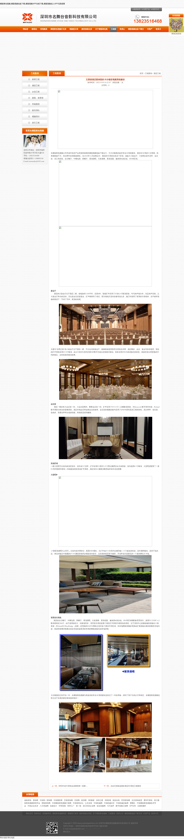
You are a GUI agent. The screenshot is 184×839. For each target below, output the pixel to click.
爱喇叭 (132, 803)
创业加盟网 (101, 806)
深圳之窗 (99, 800)
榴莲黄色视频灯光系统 (58, 30)
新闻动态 (34, 30)
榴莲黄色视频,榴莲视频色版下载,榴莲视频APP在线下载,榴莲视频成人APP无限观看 (32, 4)
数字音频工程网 (122, 806)
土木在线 (88, 803)
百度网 (77, 800)
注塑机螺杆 (141, 806)
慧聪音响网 (46, 803)
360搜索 (91, 800)
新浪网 (83, 800)
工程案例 (113, 30)
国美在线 (116, 800)
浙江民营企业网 (89, 806)
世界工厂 (70, 806)
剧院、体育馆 (37, 98)
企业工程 (36, 92)
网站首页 (25, 30)
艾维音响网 (68, 800)
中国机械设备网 (122, 803)
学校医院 (36, 104)
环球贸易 (62, 806)
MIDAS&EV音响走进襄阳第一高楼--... (73, 786)
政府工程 (36, 79)
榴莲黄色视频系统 (59, 813)
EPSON (133, 806)
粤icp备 (88, 829)
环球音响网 (125, 800)
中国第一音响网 (46, 800)
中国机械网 (98, 803)
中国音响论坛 (78, 803)
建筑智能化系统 (86, 30)
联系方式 (155, 9)
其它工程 (36, 123)
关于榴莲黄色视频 (101, 30)
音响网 (35, 800)
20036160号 (96, 829)
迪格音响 (27, 800)
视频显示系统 (74, 30)
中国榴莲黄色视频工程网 (61, 803)
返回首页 (137, 9)
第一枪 (78, 806)
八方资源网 (44, 806)
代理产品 (146, 9)
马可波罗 (110, 806)
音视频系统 (43, 30)
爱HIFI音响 (148, 800)
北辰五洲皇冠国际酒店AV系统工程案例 (126, 786)
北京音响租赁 (137, 800)
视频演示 (36, 116)
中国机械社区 (109, 803)
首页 (141, 73)
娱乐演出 (36, 110)
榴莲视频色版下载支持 (136, 30)
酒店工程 (36, 85)
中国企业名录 (33, 806)
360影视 (108, 800)
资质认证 (122, 30)
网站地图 (3, 838)
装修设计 (53, 806)
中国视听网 (58, 800)
